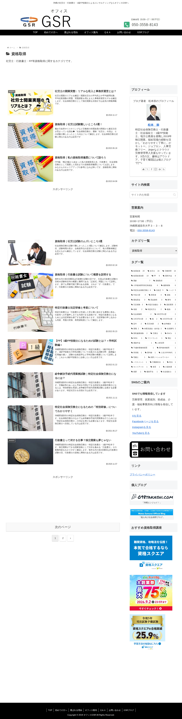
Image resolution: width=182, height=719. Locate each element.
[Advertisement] (63, 77)
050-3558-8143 (146, 230)
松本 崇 (153, 124)
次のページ (63, 527)
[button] (174, 194)
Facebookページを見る (145, 421)
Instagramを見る (141, 427)
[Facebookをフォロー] (151, 169)
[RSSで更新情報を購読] (164, 169)
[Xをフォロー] (147, 169)
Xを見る (136, 415)
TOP (50, 710)
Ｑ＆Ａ (103, 710)
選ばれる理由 (76, 710)
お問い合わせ (115, 710)
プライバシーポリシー (142, 474)
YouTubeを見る (141, 433)
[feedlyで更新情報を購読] (160, 169)
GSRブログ (129, 710)
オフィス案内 (91, 710)
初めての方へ (61, 710)
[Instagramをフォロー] (155, 169)
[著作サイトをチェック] (143, 169)
